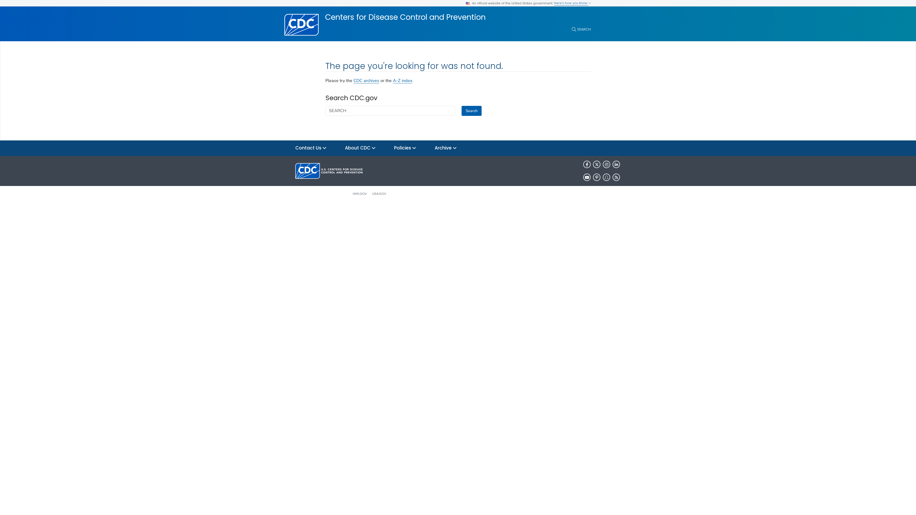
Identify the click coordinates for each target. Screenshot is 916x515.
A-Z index (402, 80)
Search (584, 29)
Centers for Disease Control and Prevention (405, 17)
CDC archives (366, 80)
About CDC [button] (358, 148)
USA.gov (379, 193)
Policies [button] (403, 148)
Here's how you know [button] (571, 3)
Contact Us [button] (309, 148)
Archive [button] (444, 148)
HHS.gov (360, 193)
